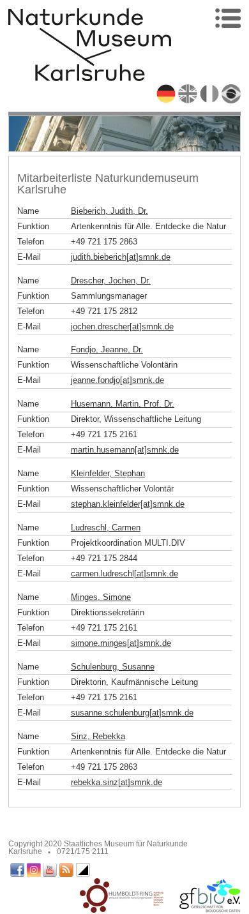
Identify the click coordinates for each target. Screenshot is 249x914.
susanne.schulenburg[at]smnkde (132, 712)
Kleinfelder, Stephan (108, 473)
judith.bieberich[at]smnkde (120, 257)
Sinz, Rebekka (98, 736)
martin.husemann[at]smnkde (125, 449)
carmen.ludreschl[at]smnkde (124, 573)
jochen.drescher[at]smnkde (122, 326)
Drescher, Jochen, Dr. (111, 280)
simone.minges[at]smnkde (121, 643)
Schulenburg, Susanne (113, 666)
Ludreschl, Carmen (105, 527)
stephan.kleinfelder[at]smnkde (128, 504)
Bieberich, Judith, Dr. (109, 211)
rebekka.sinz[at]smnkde (116, 782)
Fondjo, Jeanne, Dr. (107, 349)
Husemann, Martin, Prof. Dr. (122, 403)
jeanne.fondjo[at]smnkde (117, 380)
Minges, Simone (101, 597)
